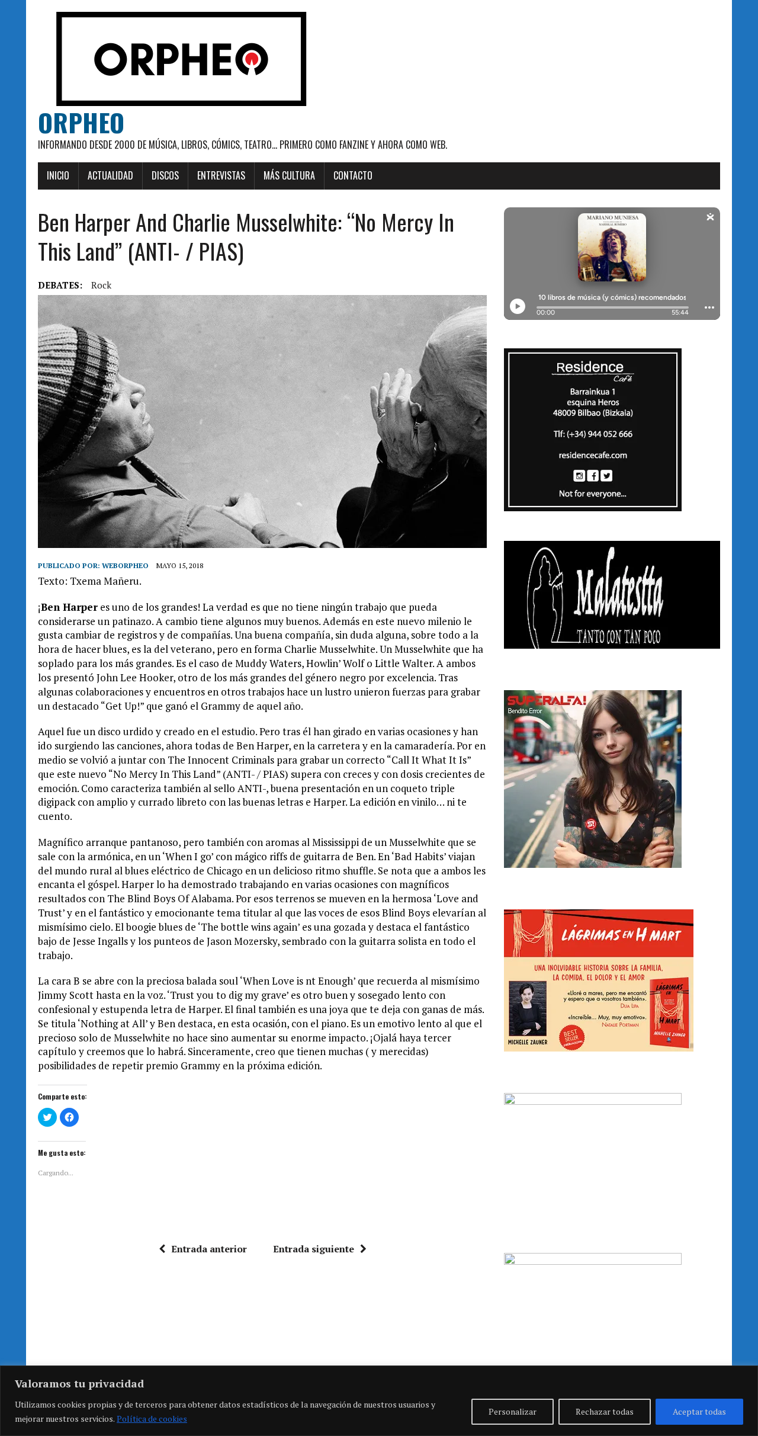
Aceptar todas (699, 1411)
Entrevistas (221, 175)
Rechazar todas (605, 1411)
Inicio (58, 175)
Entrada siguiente (313, 1248)
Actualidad (110, 175)
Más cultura (289, 175)
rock (101, 285)
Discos (165, 175)
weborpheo (125, 565)
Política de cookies (152, 1418)
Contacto (352, 175)
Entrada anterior (209, 1248)
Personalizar (513, 1411)
